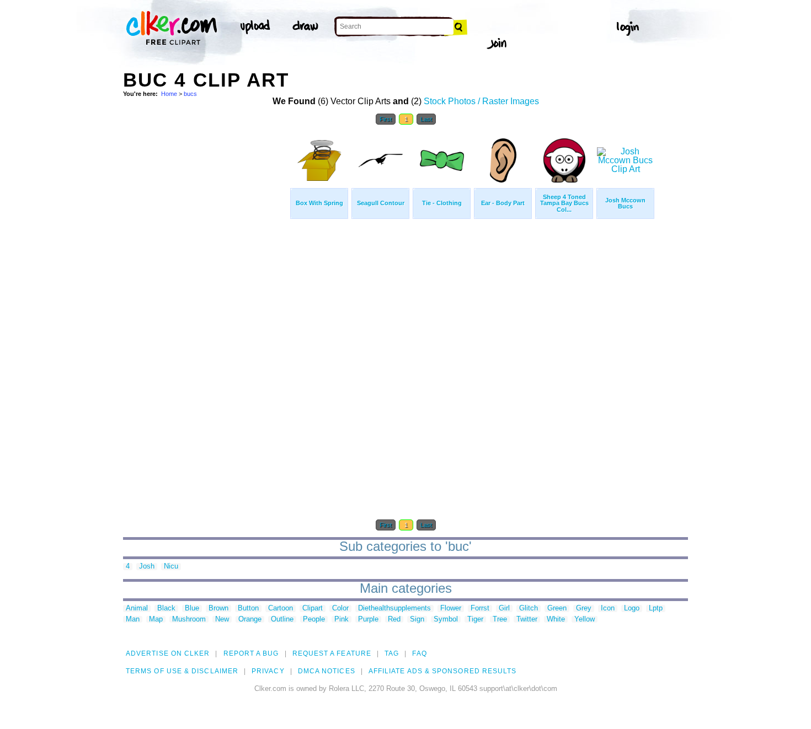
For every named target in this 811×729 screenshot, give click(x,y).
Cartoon (280, 608)
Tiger (475, 619)
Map (156, 619)
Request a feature (331, 653)
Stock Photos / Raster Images (481, 101)
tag (392, 653)
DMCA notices (326, 671)
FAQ (419, 653)
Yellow (584, 619)
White (556, 619)
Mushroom (189, 619)
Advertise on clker (168, 653)
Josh (146, 566)
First (386, 119)
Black (166, 608)
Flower (450, 608)
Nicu (171, 566)
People (314, 619)
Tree (500, 619)
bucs (190, 93)
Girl (504, 608)
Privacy (268, 671)
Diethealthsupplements (394, 608)
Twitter (526, 619)
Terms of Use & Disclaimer (182, 671)
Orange (250, 619)
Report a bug (251, 653)
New (222, 619)
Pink (341, 619)
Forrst (480, 608)
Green (557, 608)
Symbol (446, 619)
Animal (137, 608)
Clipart (312, 608)
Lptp (656, 608)
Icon (608, 608)
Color (340, 608)
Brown (218, 608)
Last (426, 119)
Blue (192, 608)
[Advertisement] (206, 296)
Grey (583, 608)
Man (133, 619)
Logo (631, 608)
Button (248, 608)
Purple (368, 619)
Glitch (528, 608)
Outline (282, 619)
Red (394, 619)
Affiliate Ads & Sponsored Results (443, 671)
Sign (417, 619)
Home (169, 93)
